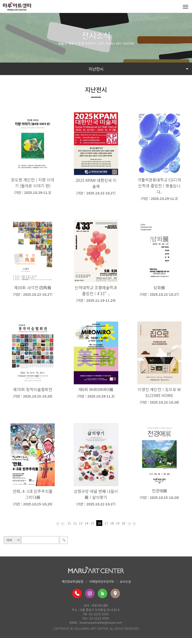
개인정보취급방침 (73, 581)
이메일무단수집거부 (101, 581)
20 (123, 523)
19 (118, 523)
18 (112, 523)
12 (75, 523)
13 (80, 523)
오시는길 (125, 581)
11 (69, 523)
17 (106, 523)
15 (92, 523)
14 (86, 523)
